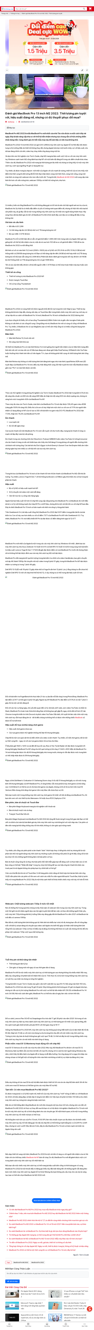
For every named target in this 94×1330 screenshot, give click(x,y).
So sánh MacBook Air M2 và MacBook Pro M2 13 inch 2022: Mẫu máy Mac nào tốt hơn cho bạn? (45, 1239)
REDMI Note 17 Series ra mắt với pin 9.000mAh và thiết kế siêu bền (75, 1318)
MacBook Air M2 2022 (65, 177)
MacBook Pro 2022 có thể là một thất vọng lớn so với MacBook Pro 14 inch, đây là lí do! (42, 1250)
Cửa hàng (47, 1326)
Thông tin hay (15, 13)
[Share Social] (87, 70)
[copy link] (82, 70)
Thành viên (65, 1326)
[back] (7, 70)
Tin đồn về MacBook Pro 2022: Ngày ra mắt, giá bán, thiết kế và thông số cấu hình (40, 1242)
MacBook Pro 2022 (38, 1262)
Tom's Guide (84, 1255)
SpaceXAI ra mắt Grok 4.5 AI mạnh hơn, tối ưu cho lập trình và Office (33, 1318)
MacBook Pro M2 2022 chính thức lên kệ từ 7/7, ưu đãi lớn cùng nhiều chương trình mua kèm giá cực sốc (48, 1220)
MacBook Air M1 (32, 1157)
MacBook (79, 717)
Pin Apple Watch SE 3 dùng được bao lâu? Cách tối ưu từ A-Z (33, 1294)
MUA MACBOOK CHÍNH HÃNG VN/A (47, 1200)
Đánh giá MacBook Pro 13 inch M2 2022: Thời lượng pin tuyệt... (42, 13)
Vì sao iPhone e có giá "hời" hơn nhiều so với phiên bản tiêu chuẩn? (76, 1294)
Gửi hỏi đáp (13, 1281)
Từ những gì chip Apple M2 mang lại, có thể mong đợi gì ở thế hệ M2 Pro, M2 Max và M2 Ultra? (45, 1235)
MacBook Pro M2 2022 (21, 1262)
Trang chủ (4, 13)
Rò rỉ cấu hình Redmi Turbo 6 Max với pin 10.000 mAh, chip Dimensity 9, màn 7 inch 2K (75, 1306)
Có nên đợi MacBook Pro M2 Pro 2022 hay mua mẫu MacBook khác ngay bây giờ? (40, 1209)
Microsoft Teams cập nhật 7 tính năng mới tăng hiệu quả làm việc (33, 1306)
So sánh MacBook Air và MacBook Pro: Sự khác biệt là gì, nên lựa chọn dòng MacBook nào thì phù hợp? (48, 1231)
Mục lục (12, 128)
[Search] (84, 9)
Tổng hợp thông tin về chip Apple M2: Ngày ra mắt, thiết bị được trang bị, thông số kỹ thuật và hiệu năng (48, 1246)
